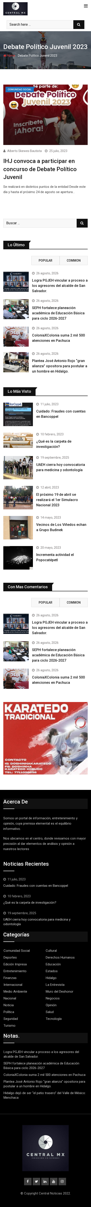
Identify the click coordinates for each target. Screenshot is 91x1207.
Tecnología (54, 1019)
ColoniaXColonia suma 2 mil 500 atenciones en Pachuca (44, 1075)
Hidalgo (51, 978)
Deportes (10, 957)
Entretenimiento (15, 971)
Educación (53, 964)
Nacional (10, 998)
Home (10, 55)
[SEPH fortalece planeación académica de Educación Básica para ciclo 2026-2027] (16, 309)
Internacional (13, 985)
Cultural (51, 951)
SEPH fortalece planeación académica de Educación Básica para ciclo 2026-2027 (58, 313)
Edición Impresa (15, 964)
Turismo (9, 1026)
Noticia (9, 1005)
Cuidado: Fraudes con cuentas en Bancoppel (35, 886)
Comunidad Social (17, 951)
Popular (45, 260)
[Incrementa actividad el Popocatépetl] (18, 558)
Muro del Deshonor (59, 991)
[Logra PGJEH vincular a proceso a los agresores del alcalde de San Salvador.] (16, 282)
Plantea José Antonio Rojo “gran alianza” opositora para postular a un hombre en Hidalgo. (59, 366)
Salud (50, 1012)
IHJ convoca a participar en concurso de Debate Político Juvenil (40, 169)
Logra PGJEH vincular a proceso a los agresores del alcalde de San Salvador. (60, 285)
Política (9, 1012)
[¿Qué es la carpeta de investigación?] (18, 440)
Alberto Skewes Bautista (24, 151)
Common (74, 260)
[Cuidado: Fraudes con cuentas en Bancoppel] (18, 414)
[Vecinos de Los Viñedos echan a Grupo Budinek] (18, 527)
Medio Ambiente (15, 991)
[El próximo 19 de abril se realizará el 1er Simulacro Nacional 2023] (18, 497)
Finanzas (10, 978)
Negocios (53, 998)
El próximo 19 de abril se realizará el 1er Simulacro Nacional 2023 (57, 499)
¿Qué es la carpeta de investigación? (29, 903)
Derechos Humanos (60, 957)
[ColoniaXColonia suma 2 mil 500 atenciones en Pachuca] (16, 337)
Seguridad (11, 1019)
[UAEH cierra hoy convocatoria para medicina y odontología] (18, 468)
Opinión (51, 1005)
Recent (17, 260)
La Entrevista (55, 985)
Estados (52, 971)
